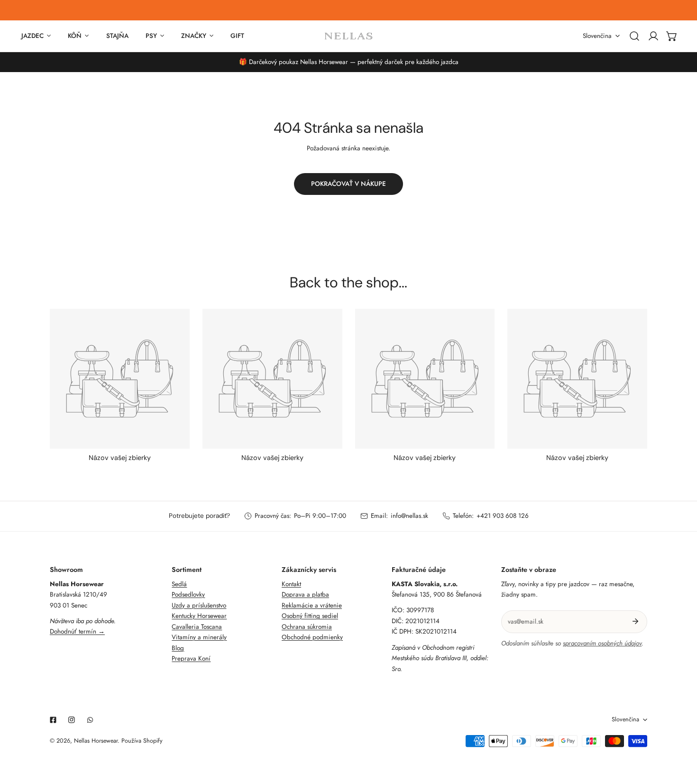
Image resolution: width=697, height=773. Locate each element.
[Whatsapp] (90, 720)
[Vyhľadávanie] (634, 36)
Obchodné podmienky (312, 637)
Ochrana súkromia (307, 626)
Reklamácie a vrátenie (312, 605)
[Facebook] (53, 720)
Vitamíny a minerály (199, 637)
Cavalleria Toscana (197, 626)
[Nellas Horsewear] (348, 36)
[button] (671, 36)
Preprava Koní (191, 658)
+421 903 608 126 (503, 515)
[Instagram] (72, 720)
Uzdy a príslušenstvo (199, 605)
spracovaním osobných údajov (602, 643)
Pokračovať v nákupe (348, 183)
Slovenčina (597, 35)
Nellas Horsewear (96, 740)
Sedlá (179, 584)
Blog (178, 648)
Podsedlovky (188, 594)
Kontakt (291, 584)
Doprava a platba (305, 594)
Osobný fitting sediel (310, 615)
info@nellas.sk (409, 515)
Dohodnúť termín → (77, 631)
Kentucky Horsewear (199, 615)
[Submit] (635, 621)
